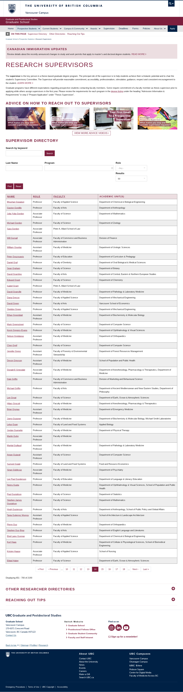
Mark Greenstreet (15, 324)
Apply (172, 28)
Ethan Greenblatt (15, 315)
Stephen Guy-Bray (15, 530)
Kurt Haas (11, 542)
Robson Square (136, 669)
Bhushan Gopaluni (15, 202)
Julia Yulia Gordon (15, 213)
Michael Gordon (14, 223)
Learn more (24, 83)
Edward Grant (13, 280)
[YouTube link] (126, 627)
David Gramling (14, 274)
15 (103, 569)
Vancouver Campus (138, 658)
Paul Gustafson (14, 494)
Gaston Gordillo (14, 208)
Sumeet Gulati (13, 464)
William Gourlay (14, 247)
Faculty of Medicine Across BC (143, 675)
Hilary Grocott (13, 403)
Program (49, 163)
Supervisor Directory (37, 34)
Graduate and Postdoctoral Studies (91, 616)
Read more (138, 54)
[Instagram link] (111, 627)
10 (68, 569)
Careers (83, 671)
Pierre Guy (12, 524)
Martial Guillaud (14, 445)
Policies (146, 28)
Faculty (59, 196)
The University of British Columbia (12, 8)
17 (118, 569)
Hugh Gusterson (14, 509)
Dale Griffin (12, 379)
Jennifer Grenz (14, 351)
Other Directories (57, 34)
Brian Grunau (13, 409)
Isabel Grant (12, 286)
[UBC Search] (171, 3)
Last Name (12, 163)
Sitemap (24, 645)
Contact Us (11, 635)
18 (125, 569)
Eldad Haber (13, 560)
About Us (158, 28)
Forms (135, 28)
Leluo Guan (12, 424)
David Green (13, 303)
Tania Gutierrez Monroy (18, 515)
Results (120, 173)
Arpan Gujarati (13, 454)
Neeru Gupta (13, 485)
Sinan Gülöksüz (14, 470)
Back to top (11, 645)
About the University (88, 661)
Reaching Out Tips (76, 34)
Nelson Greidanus (15, 336)
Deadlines (123, 28)
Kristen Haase (13, 551)
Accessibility (62, 687)
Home (11, 28)
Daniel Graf (12, 262)
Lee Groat (11, 397)
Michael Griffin (13, 388)
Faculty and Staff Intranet (80, 637)
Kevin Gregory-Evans (17, 330)
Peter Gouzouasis (15, 256)
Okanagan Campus (138, 661)
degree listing (117, 91)
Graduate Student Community (82, 633)
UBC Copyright (48, 687)
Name (11, 196)
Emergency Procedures (15, 687)
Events (82, 668)
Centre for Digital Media (140, 672)
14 (96, 569)
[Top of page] (8, 34)
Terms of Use (33, 687)
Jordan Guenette (15, 430)
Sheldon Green (14, 309)
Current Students (50, 28)
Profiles (33, 645)
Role (118, 163)
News (81, 665)
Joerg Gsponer (14, 418)
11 (75, 569)
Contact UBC (85, 658)
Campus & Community (74, 28)
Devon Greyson (14, 360)
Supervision (109, 28)
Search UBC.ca (86, 677)
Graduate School (11, 39)
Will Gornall (12, 238)
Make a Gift (84, 674)
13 (89, 569)
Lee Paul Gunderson (16, 479)
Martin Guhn (13, 436)
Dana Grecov (13, 297)
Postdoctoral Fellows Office (81, 629)
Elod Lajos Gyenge (16, 536)
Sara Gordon (13, 229)
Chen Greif (12, 345)
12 (82, 569)
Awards (93, 28)
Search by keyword (16, 148)
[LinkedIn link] (118, 627)
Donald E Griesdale (16, 370)
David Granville (14, 291)
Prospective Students (27, 28)
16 (110, 569)
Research (43, 645)
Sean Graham (13, 268)
